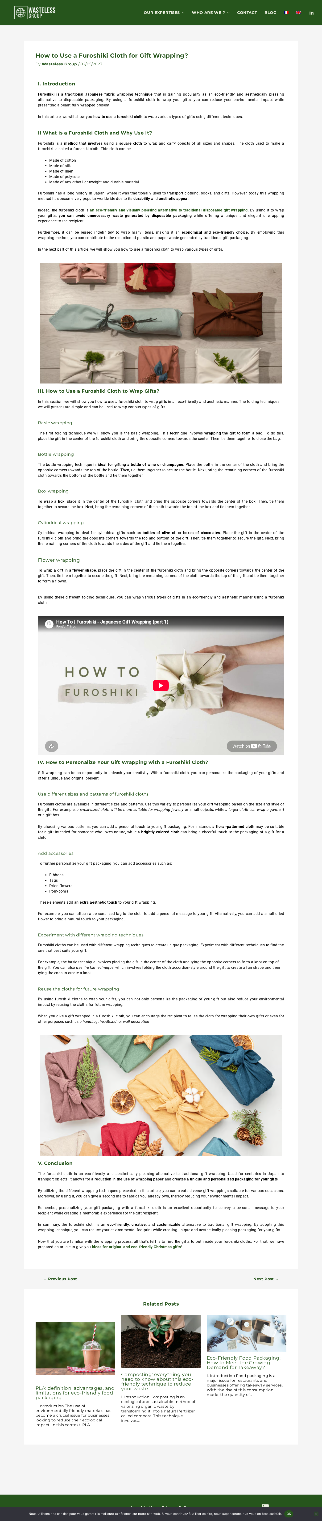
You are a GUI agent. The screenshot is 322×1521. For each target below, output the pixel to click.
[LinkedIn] (311, 13)
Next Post (266, 1279)
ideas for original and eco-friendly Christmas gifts (136, 1247)
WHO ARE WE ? (208, 12)
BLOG (270, 12)
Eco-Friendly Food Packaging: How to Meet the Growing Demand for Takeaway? (244, 1362)
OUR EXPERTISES (162, 12)
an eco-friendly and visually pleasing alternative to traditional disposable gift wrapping (169, 210)
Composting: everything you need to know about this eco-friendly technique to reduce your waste (157, 1381)
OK (289, 1514)
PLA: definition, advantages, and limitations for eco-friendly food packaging (75, 1392)
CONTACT (247, 12)
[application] (182, 12)
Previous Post (60, 1279)
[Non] (316, 1514)
